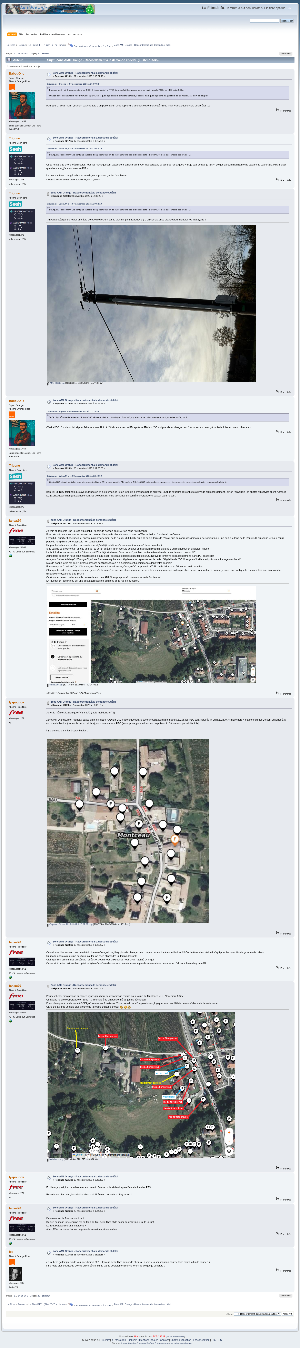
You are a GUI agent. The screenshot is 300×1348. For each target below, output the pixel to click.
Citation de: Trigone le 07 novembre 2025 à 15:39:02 (73, 84)
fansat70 (15, 520)
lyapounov (16, 702)
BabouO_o (16, 73)
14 (19, 53)
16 (25, 53)
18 (31, 53)
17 (28, 53)
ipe (11, 1251)
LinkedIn (132, 1340)
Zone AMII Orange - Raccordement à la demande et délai (85, 73)
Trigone (14, 138)
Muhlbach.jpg (55, 684)
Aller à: (230, 1314)
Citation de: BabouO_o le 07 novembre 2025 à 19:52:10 (74, 149)
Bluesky (105, 1340)
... (17, 53)
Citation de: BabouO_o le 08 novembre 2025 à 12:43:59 (74, 476)
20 (39, 53)
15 (22, 53)
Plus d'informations (175, 1337)
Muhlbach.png (56, 1159)
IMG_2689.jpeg (56, 383)
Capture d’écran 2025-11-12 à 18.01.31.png (70, 924)
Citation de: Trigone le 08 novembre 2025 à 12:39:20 (73, 411)
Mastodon (120, 1340)
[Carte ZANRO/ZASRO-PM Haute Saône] (10, 556)
